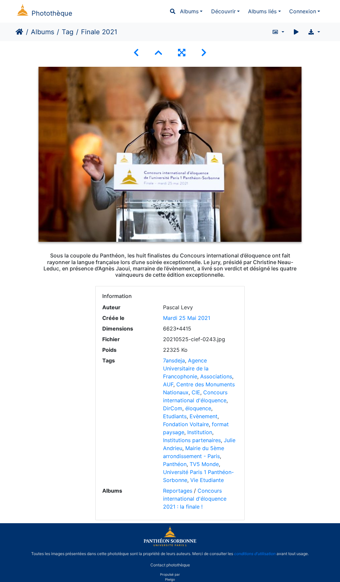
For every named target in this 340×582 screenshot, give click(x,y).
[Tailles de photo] (278, 32)
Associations (216, 376)
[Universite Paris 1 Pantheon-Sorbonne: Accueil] (170, 545)
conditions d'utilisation (255, 553)
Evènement (203, 416)
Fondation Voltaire (186, 424)
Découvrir (223, 11)
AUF (168, 384)
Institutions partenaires (192, 440)
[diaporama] (296, 32)
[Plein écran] (181, 53)
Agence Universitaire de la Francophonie (186, 368)
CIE (196, 392)
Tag (67, 32)
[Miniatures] (158, 53)
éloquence (198, 408)
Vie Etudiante (207, 480)
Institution (199, 432)
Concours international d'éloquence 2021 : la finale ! (194, 498)
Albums (189, 11)
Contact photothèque (170, 564)
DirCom (172, 408)
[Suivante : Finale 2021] (203, 53)
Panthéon (175, 464)
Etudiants (175, 416)
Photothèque (52, 13)
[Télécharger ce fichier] (313, 32)
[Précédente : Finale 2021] (136, 53)
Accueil (19, 32)
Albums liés (262, 11)
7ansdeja (174, 360)
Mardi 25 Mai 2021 (186, 318)
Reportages (177, 490)
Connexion (302, 11)
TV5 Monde (204, 464)
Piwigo (170, 579)
